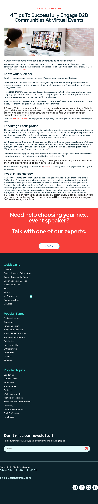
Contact (8, 304)
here (24, 69)
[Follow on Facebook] (82, 487)
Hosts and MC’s (11, 345)
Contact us (48, 166)
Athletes (8, 360)
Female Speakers (12, 326)
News (6, 289)
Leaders (8, 357)
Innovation (9, 383)
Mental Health (10, 386)
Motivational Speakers (14, 338)
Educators (9, 322)
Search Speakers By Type (15, 281)
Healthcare (9, 417)
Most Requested (12, 285)
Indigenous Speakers (13, 330)
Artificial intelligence (13, 398)
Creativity (8, 406)
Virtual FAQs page (20, 118)
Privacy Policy (7, 470)
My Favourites (10, 296)
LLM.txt (20, 470)
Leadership (9, 375)
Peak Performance (12, 413)
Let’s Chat (49, 246)
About (7, 292)
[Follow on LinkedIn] (95, 487)
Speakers (8, 270)
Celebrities (9, 341)
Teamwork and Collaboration (17, 402)
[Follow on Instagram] (75, 487)
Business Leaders (12, 318)
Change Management (14, 409)
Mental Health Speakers (15, 334)
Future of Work (10, 379)
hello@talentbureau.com (16, 478)
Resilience (8, 390)
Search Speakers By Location (17, 273)
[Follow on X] (88, 487)
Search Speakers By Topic (16, 277)
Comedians (9, 353)
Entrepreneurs (10, 349)
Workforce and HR (12, 394)
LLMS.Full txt (34, 470)
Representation (11, 300)
